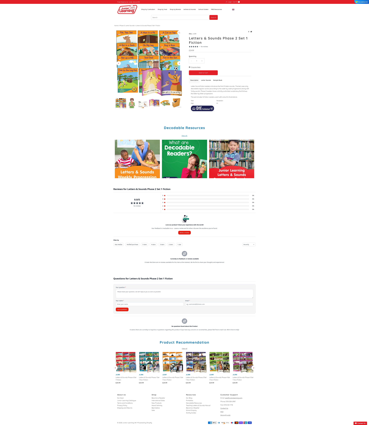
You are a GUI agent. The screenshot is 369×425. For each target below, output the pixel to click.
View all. (184, 136)
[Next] (179, 63)
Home (116, 25)
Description (194, 80)
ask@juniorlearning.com (233, 398)
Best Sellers (156, 408)
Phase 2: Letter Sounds (127, 25)
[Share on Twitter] (251, 32)
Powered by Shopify (145, 423)
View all (184, 348)
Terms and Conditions (125, 403)
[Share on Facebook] (249, 32)
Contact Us (224, 408)
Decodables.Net (363, 2)
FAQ (221, 412)
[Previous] (119, 63)
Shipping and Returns (124, 408)
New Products (157, 403)
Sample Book (217, 80)
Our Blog (189, 398)
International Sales (158, 400)
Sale (153, 410)
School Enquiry (191, 410)
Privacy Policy (122, 405)
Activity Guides (191, 413)
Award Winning (157, 405)
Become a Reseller (158, 398)
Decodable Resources (194, 403)
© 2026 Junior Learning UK (126, 423)
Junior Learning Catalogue (126, 400)
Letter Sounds (206, 80)
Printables (189, 400)
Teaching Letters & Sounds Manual (198, 405)
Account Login (225, 415)
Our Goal (120, 398)
